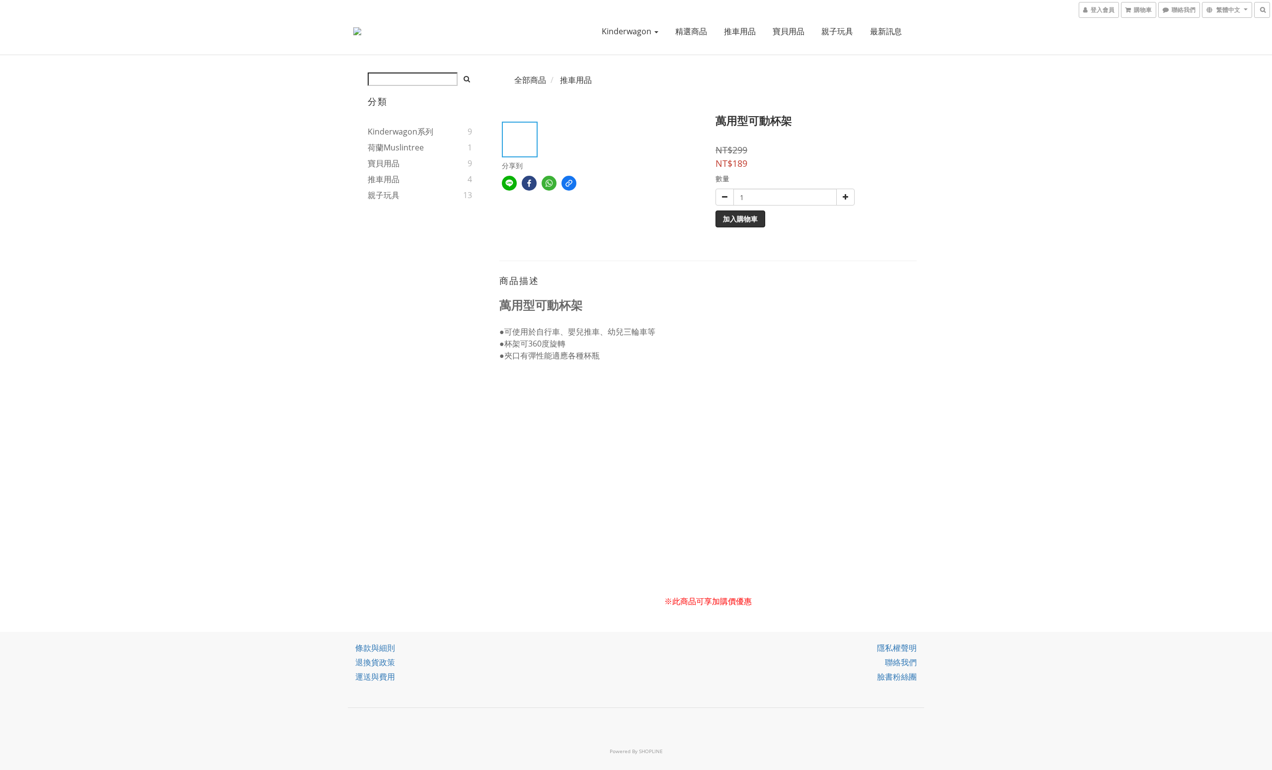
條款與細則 (375, 647)
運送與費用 (375, 676)
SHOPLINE (651, 751)
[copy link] (568, 183)
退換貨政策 (375, 662)
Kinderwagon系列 (400, 131)
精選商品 (691, 31)
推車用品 (740, 31)
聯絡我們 (901, 662)
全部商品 (530, 79)
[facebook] (529, 183)
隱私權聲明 (897, 647)
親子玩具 (837, 31)
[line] (509, 183)
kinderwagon (627, 31)
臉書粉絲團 (897, 676)
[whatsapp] (549, 183)
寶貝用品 (788, 31)
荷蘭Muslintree (396, 147)
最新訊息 (886, 31)
